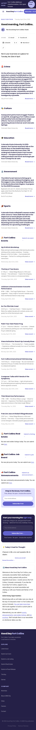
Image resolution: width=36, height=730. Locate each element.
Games (3, 679)
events (24, 612)
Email (12, 38)
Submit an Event (6, 654)
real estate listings (20, 615)
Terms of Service (23, 726)
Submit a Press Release (8, 669)
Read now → (31, 4)
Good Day (14, 11)
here (5, 444)
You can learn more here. (22, 604)
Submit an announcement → (28, 474)
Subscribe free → (18, 533)
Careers (3, 706)
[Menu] (3, 11)
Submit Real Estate (7, 664)
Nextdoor (26, 43)
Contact (3, 711)
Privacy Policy (12, 726)
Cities (3, 701)
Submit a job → (29, 456)
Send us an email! (20, 558)
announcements (7, 615)
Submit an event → (28, 239)
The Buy (3, 674)
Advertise (4, 691)
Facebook (23, 38)
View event (29, 262)
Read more (29, 99)
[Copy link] (3, 48)
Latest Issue (4, 649)
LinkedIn (7, 43)
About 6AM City (6, 696)
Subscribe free (18, 504)
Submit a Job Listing (7, 659)
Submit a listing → (29, 435)
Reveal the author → (8, 560)
